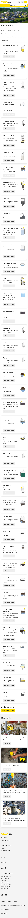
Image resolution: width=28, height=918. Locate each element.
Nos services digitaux (6, 850)
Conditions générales (6, 901)
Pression (3, 848)
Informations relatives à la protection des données (13, 905)
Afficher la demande (9, 56)
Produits (4, 837)
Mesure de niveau (5, 843)
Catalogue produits (5, 840)
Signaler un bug (5, 909)
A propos (15, 901)
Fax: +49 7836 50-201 (6, 884)
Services (3, 862)
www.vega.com (4, 888)
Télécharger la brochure (8, 710)
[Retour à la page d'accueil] (6, 834)
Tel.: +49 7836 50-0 (5, 883)
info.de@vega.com (5, 886)
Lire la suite (7, 743)
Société (3, 868)
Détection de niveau (6, 845)
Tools (3, 857)
